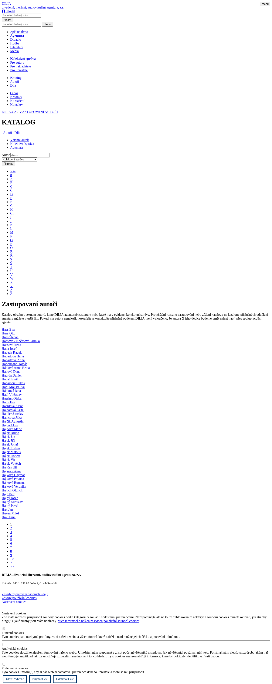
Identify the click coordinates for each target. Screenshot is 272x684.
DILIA (6, 3)
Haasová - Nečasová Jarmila (21, 341)
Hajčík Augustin (13, 421)
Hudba (14, 43)
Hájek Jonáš (10, 444)
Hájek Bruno (10, 433)
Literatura (16, 47)
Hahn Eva (8, 402)
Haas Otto (8, 333)
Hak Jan (7, 509)
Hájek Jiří (8, 440)
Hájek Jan (8, 436)
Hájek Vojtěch (11, 463)
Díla (13, 85)
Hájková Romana (13, 482)
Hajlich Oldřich (12, 490)
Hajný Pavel (10, 505)
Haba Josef (9, 348)
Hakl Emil (9, 517)
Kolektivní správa (22, 144)
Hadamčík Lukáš (13, 383)
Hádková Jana (11, 391)
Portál (10, 11)
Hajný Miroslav (12, 502)
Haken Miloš (10, 513)
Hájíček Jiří (9, 467)
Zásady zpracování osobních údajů (25, 594)
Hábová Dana (11, 371)
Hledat (7, 19)
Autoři (14, 81)
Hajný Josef (10, 498)
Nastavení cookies (14, 602)
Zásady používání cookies (19, 598)
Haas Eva (8, 329)
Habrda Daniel (11, 375)
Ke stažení (17, 101)
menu (265, 4)
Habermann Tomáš (14, 364)
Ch (12, 213)
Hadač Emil (10, 379)
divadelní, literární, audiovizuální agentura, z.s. (33, 7)
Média (14, 51)
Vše (13, 171)
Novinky (16, 97)
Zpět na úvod (19, 32)
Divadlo (15, 39)
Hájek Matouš (11, 452)
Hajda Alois (10, 425)
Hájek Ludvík (11, 448)
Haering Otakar (12, 398)
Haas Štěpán (10, 337)
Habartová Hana (13, 356)
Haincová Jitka (12, 417)
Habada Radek (12, 352)
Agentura (16, 147)
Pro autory (17, 62)
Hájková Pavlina (13, 479)
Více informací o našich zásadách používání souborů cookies (98, 621)
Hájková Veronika (14, 486)
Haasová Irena (11, 345)
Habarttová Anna (13, 360)
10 (12, 559)
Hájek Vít (8, 459)
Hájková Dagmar (13, 475)
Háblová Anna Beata (16, 368)
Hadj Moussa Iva (13, 387)
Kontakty (16, 104)
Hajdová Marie (12, 429)
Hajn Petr (8, 494)
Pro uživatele (19, 70)
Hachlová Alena (12, 406)
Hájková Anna (11, 471)
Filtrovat (8, 163)
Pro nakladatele (20, 66)
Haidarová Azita (13, 410)
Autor (6, 155)
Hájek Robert (11, 456)
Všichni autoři (19, 140)
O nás (14, 93)
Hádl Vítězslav (12, 394)
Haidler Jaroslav (12, 414)
